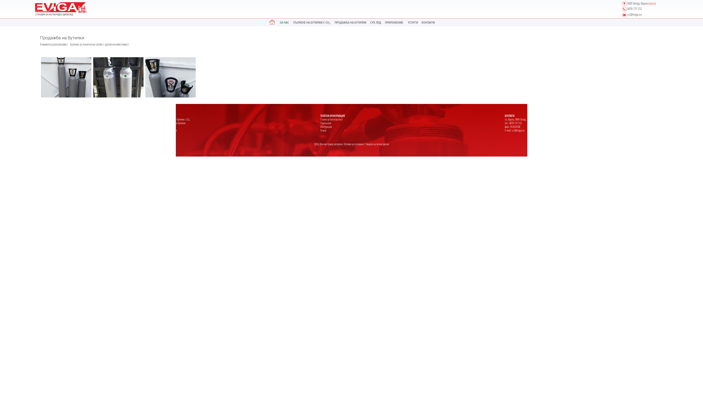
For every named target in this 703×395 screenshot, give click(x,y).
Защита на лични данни (377, 144)
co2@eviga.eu (518, 130)
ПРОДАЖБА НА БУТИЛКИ (350, 22)
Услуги (323, 130)
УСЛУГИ (413, 22)
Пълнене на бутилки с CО (177, 119)
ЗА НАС (284, 22)
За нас (43, 123)
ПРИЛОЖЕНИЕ (394, 22)
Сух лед (168, 127)
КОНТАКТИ (428, 22)
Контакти (44, 127)
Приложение (171, 130)
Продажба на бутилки (175, 123)
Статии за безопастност (331, 119)
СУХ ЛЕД (375, 22)
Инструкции (326, 127)
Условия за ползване (354, 144)
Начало (43, 119)
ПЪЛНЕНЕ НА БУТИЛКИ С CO (311, 22)
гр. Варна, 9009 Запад (515, 119)
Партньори (325, 123)
